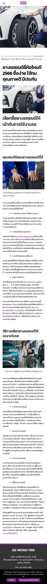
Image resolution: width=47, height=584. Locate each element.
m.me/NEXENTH (10, 533)
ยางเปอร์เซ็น (26, 290)
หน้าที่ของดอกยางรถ (25, 236)
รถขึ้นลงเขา (22, 390)
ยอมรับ (11, 580)
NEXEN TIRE (21, 515)
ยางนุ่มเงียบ (20, 310)
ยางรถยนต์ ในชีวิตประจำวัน (20, 56)
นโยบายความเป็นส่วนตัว (29, 580)
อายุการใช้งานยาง (29, 281)
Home (4, 56)
